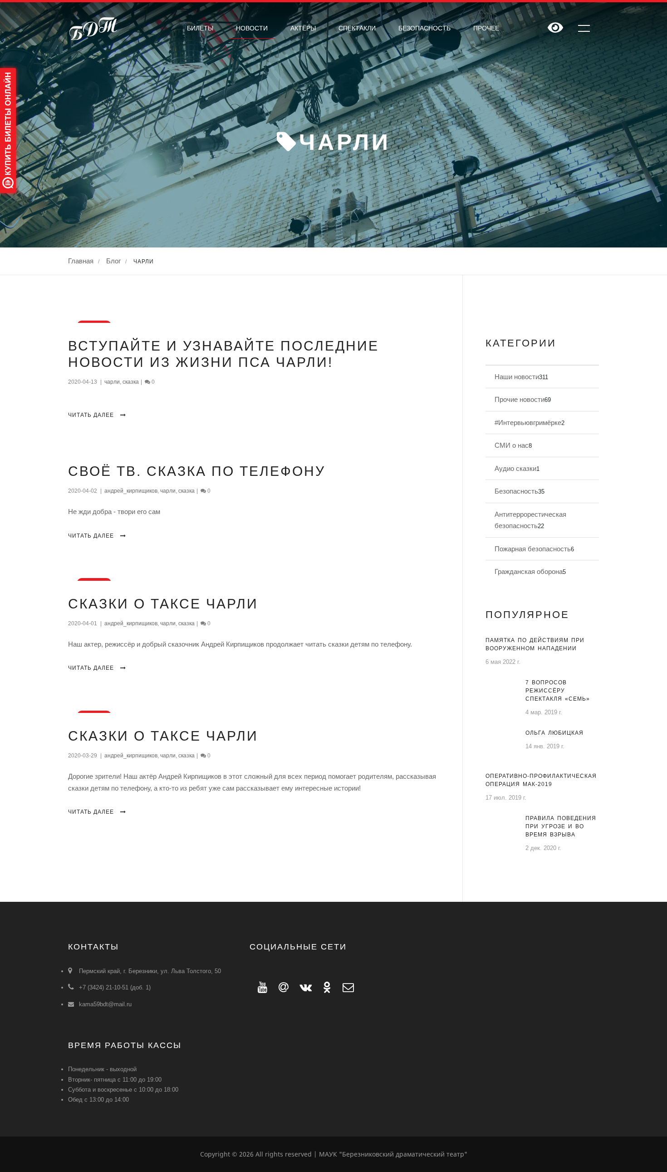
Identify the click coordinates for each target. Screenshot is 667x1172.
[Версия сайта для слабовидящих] (555, 28)
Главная (80, 261)
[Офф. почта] (344, 987)
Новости (252, 28)
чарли (112, 382)
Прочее (486, 28)
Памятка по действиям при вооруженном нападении (535, 644)
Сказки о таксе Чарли (163, 603)
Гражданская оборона (529, 571)
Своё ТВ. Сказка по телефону (196, 471)
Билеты (200, 28)
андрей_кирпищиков (130, 491)
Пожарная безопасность (533, 549)
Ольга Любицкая (554, 733)
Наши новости (517, 377)
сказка (131, 382)
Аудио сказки (515, 468)
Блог (113, 261)
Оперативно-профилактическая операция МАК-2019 (541, 780)
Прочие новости (519, 399)
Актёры (303, 28)
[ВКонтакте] (303, 987)
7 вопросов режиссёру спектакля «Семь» (557, 690)
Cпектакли (357, 28)
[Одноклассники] (324, 987)
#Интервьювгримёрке (528, 422)
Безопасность (424, 28)
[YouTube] (260, 987)
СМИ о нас (512, 445)
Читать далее (92, 415)
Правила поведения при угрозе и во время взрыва (560, 826)
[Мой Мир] (280, 987)
